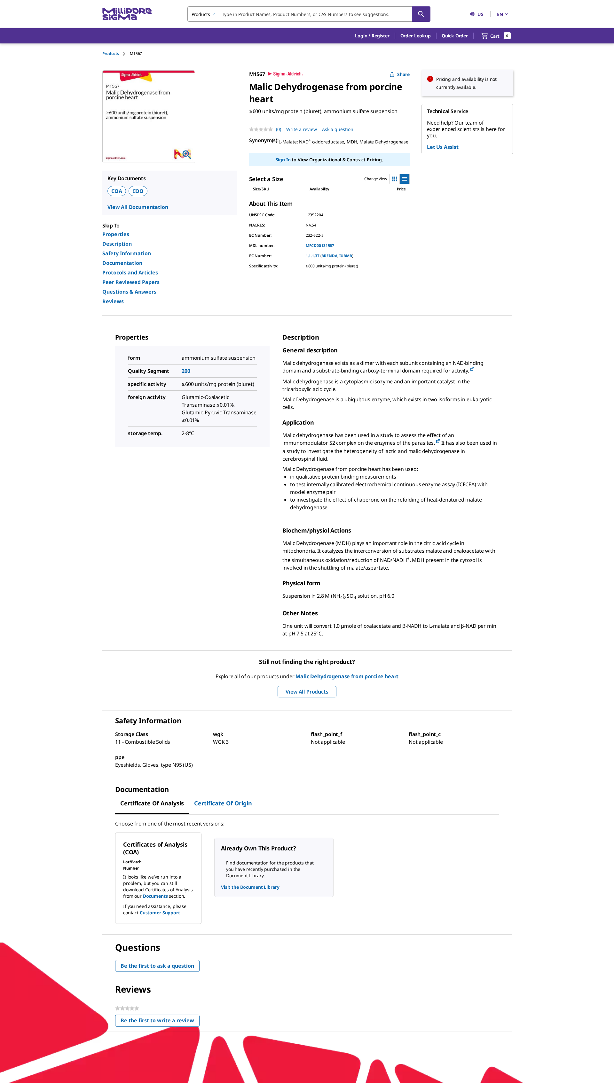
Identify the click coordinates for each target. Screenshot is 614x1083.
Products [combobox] (201, 14)
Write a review (301, 129)
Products (110, 53)
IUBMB (345, 255)
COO (138, 191)
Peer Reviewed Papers (131, 282)
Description (117, 243)
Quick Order (455, 36)
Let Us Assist (443, 147)
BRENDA (329, 255)
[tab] (116, 53)
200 (186, 370)
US (480, 14)
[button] (372, 36)
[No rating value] (262, 129)
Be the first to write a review (160, 1022)
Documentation (122, 262)
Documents (155, 896)
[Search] (421, 14)
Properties (115, 234)
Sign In (283, 160)
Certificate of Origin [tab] (223, 803)
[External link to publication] (472, 369)
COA (116, 191)
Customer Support (160, 913)
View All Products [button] (307, 691)
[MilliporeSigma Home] (127, 14)
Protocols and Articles (130, 272)
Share (403, 74)
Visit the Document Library (250, 887)
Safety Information (126, 253)
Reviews (113, 301)
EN (500, 14)
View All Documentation (137, 207)
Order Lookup (415, 36)
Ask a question (337, 129)
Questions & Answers (129, 291)
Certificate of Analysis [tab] (152, 803)
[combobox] (308, 14)
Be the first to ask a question (157, 965)
